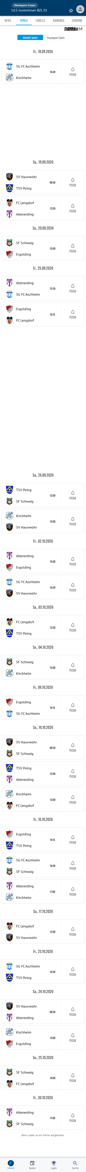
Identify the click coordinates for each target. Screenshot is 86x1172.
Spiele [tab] (24, 20)
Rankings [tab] (58, 20)
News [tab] (8, 20)
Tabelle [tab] (40, 20)
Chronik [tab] (77, 20)
